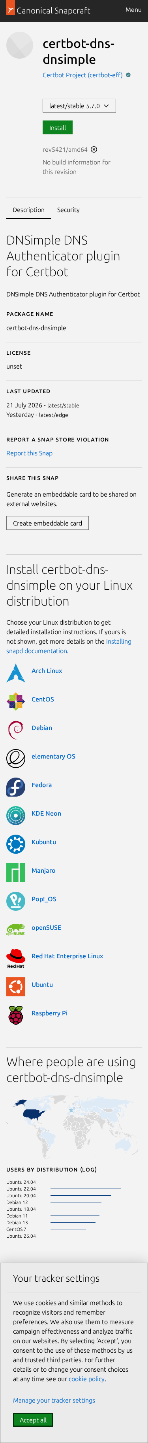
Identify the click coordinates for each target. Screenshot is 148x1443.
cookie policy (87, 1378)
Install (57, 127)
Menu (134, 9)
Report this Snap (29, 453)
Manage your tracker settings (54, 1400)
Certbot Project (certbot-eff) (83, 74)
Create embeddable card (47, 523)
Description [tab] (29, 209)
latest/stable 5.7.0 (76, 105)
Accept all (33, 1420)
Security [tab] (68, 209)
